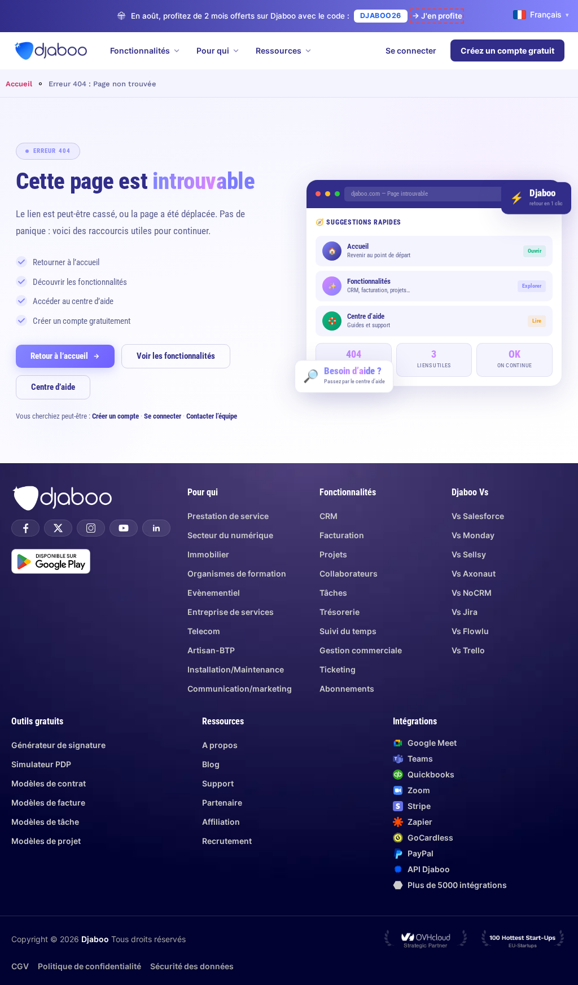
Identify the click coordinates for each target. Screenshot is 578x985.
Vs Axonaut (474, 573)
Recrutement (227, 841)
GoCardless (430, 837)
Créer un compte (115, 416)
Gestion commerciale (360, 650)
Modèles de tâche (45, 821)
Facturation (341, 535)
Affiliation (221, 821)
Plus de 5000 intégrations (457, 885)
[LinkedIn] (156, 528)
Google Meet (432, 742)
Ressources (278, 50)
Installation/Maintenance (235, 669)
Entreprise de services (230, 612)
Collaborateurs (348, 573)
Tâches (333, 592)
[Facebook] (25, 528)
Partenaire (222, 802)
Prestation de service (228, 516)
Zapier (420, 821)
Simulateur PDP (41, 764)
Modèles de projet (46, 841)
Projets (333, 554)
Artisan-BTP (211, 650)
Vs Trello (468, 650)
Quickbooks (431, 774)
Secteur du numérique (230, 535)
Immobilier (208, 554)
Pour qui (212, 50)
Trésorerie (339, 612)
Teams (420, 758)
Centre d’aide (53, 387)
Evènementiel (213, 592)
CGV (20, 966)
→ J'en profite (437, 15)
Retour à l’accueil (59, 356)
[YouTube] (124, 528)
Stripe (419, 806)
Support (218, 783)
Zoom (419, 790)
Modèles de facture (48, 802)
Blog (211, 764)
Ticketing (337, 669)
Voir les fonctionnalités (176, 356)
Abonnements (346, 688)
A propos (220, 745)
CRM (328, 516)
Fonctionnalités (140, 50)
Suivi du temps (347, 631)
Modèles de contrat (48, 783)
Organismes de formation (236, 573)
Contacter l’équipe (211, 416)
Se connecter (411, 50)
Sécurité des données (192, 966)
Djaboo (95, 939)
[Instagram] (91, 528)
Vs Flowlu (470, 631)
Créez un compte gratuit (507, 50)
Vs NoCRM (472, 592)
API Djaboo (429, 869)
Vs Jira (465, 612)
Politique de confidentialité (89, 966)
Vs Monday (473, 535)
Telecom (203, 631)
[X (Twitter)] (58, 528)
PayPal (421, 853)
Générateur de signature (58, 745)
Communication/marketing (239, 688)
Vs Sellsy (469, 554)
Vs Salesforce (478, 516)
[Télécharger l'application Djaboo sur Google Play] (50, 561)
